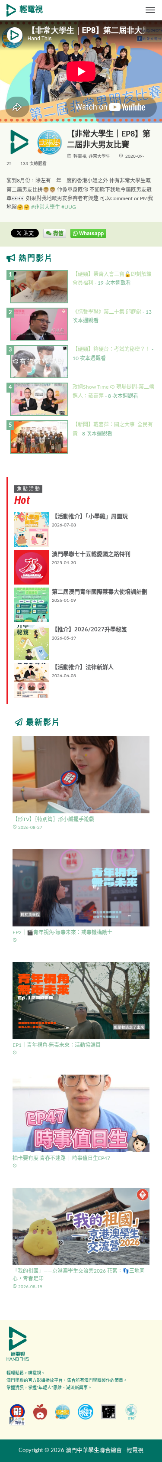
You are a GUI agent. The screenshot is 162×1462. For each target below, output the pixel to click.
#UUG (68, 207)
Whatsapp (91, 233)
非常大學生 (99, 156)
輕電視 (31, 10)
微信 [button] (58, 233)
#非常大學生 (45, 207)
